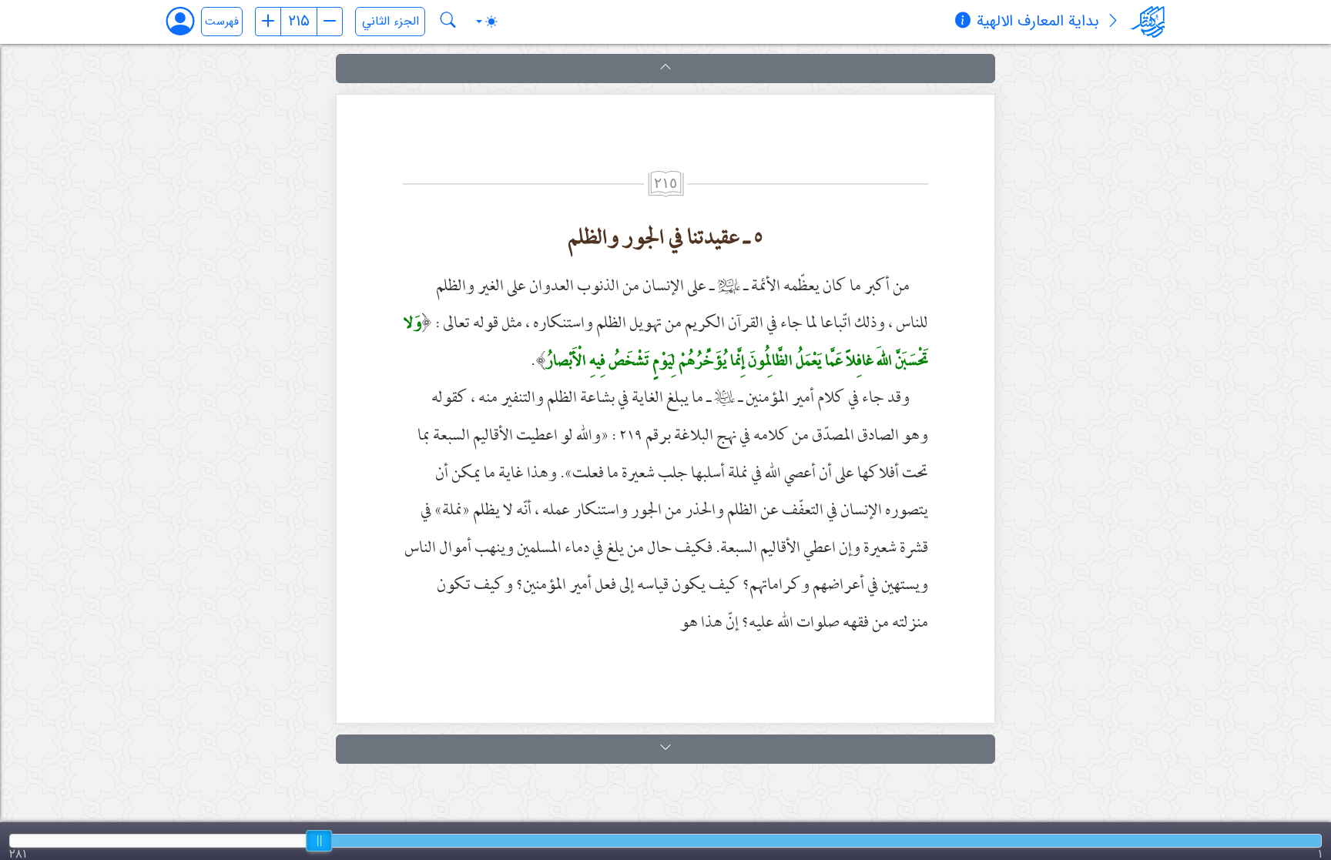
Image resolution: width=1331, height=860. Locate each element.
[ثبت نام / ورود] (187, 21)
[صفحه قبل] (268, 21)
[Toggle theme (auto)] (487, 21)
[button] (665, 68)
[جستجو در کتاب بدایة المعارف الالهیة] (448, 21)
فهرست (222, 22)
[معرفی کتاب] (1113, 22)
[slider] (319, 841)
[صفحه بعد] (330, 21)
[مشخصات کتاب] (963, 22)
